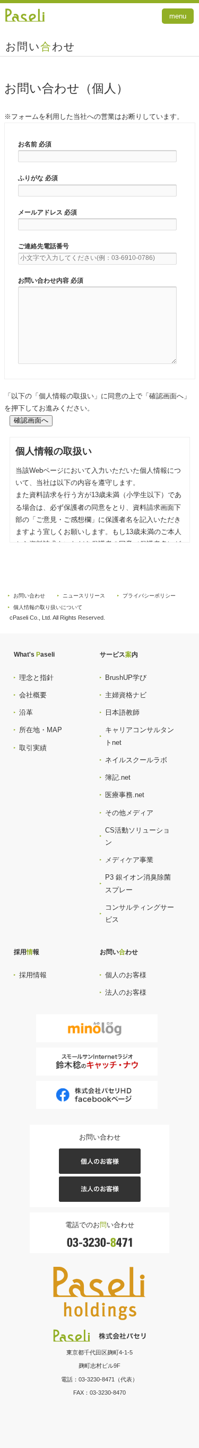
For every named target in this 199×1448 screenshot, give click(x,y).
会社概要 (33, 695)
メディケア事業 (129, 860)
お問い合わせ (29, 596)
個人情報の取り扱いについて (47, 607)
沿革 (26, 712)
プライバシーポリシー (149, 596)
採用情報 (33, 975)
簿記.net (118, 777)
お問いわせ (40, 46)
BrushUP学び (125, 677)
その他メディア (129, 813)
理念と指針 (36, 677)
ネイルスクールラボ (136, 760)
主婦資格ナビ (125, 695)
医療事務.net (124, 795)
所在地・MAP (40, 730)
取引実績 (33, 748)
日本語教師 (122, 712)
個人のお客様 (125, 975)
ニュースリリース (84, 596)
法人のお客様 (125, 992)
